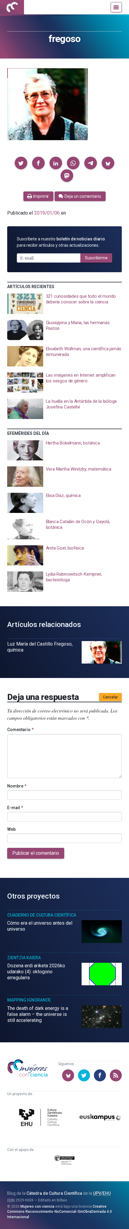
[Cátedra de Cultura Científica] (41, 1118)
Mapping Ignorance (29, 1000)
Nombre (16, 786)
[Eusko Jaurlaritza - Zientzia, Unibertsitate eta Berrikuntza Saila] (64, 1161)
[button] (21, 163)
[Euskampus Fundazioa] (100, 1118)
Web (11, 829)
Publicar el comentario (35, 853)
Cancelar (110, 697)
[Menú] (116, 7)
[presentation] (64, 304)
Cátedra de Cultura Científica (54, 1193)
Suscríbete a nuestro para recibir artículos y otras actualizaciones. (61, 242)
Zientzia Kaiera (24, 957)
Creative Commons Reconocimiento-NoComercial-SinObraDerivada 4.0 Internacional (59, 1211)
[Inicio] (12, 7)
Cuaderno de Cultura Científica (41, 915)
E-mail (15, 807)
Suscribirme (96, 257)
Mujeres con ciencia (37, 1206)
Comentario (20, 729)
